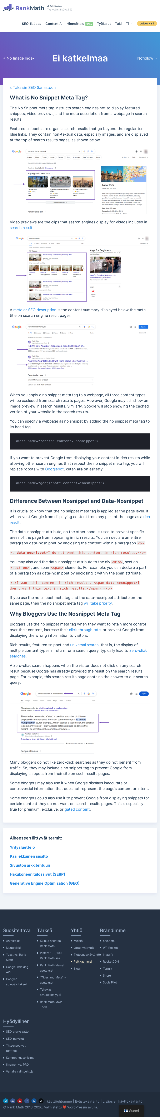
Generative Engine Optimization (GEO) (45, 883)
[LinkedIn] (33, 1100)
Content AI (53, 24)
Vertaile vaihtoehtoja (20, 1071)
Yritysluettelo (22, 847)
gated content (77, 809)
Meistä (78, 941)
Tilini (129, 24)
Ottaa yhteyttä (84, 947)
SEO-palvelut (15, 1038)
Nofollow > (147, 58)
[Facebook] (26, 1100)
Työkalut (104, 24)
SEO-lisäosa (31, 24)
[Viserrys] (5, 1100)
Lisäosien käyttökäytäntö (122, 1101)
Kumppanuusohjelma (20, 1057)
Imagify (108, 954)
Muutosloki (13, 947)
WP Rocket (110, 947)
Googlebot (54, 469)
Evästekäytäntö (87, 1101)
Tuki (118, 24)
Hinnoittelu (75, 24)
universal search (84, 645)
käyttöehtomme (59, 1101)
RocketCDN (111, 961)
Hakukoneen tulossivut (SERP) (37, 874)
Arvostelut (13, 941)
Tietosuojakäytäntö (87, 954)
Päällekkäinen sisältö (29, 856)
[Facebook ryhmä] (12, 1100)
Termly (107, 968)
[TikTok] (41, 1100)
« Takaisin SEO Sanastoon (33, 87)
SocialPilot (110, 982)
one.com (109, 941)
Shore (107, 975)
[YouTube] (19, 1100)
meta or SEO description (34, 310)
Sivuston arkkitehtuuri (30, 865)
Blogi (77, 968)
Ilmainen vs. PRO (17, 1064)
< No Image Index (19, 58)
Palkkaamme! (83, 961)
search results (22, 227)
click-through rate (85, 630)
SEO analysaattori (18, 1031)
